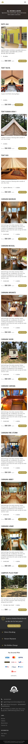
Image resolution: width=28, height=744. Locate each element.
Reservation (4, 723)
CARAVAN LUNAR (7, 526)
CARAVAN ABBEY (7, 479)
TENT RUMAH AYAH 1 (8, 111)
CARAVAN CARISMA (8, 386)
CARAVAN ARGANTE (8, 292)
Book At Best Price (14, 626)
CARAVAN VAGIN (7, 339)
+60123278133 (7, 699)
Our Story (4, 733)
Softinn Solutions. (19, 742)
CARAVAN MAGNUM (8, 199)
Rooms (3, 718)
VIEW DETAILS (22, 61)
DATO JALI (5, 24)
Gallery (3, 720)
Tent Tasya (5, 68)
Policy (3, 735)
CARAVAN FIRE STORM (9, 433)
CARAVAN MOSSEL (8, 246)
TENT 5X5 (5, 155)
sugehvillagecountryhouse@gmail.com (14, 702)
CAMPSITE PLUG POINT (9, 573)
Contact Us (4, 725)
